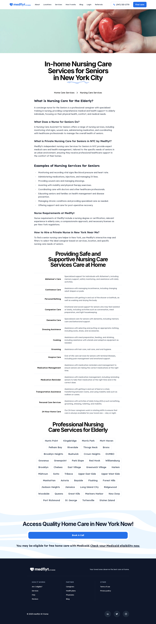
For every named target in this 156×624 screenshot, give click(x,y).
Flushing (93, 480)
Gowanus (43, 460)
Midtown (43, 473)
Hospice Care (54, 357)
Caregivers (70, 587)
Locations (47, 5)
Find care (139, 4)
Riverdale (72, 447)
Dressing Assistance (51, 329)
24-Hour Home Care (51, 411)
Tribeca (69, 473)
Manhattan (49, 480)
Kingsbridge (70, 440)
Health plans (71, 591)
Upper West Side (110, 473)
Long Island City (89, 487)
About (37, 5)
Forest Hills (109, 480)
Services (58, 5)
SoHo (56, 473)
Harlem (116, 467)
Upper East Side (87, 473)
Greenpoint (60, 460)
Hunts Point (51, 440)
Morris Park (88, 440)
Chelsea (58, 467)
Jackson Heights (50, 487)
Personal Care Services (50, 402)
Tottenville (88, 500)
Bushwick (73, 453)
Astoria (65, 480)
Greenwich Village (96, 467)
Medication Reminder (51, 380)
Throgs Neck (90, 447)
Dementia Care (54, 320)
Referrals (99, 5)
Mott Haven (106, 440)
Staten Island (107, 500)
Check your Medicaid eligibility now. (115, 545)
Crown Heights (92, 453)
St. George (71, 500)
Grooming (56, 349)
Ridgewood (110, 487)
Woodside (43, 493)
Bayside (78, 480)
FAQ (33, 595)
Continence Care (53, 290)
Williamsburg (112, 460)
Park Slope (78, 460)
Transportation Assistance (48, 392)
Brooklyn (43, 467)
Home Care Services (64, 92)
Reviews (35, 599)
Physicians (70, 595)
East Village (74, 467)
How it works (71, 5)
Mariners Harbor (94, 493)
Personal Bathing (53, 299)
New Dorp (114, 493)
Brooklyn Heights (53, 453)
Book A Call (78, 535)
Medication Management (49, 368)
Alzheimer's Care (53, 279)
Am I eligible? (37, 587)
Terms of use (105, 587)
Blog (81, 5)
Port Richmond (51, 500)
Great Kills (74, 493)
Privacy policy (105, 591)
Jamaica (70, 487)
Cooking (57, 340)
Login (89, 5)
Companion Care (53, 309)
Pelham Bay (55, 447)
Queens (59, 493)
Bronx (106, 447)
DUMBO (110, 453)
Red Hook (94, 460)
